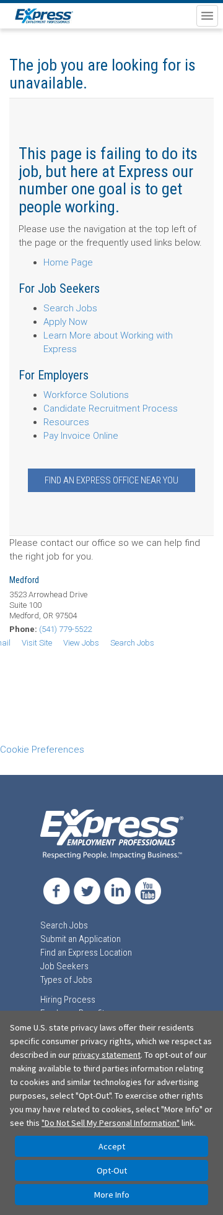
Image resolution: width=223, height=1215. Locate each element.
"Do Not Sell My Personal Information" (111, 1122)
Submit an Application (80, 939)
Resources (66, 422)
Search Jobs (70, 308)
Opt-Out (112, 1170)
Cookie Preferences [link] (42, 749)
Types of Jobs (66, 979)
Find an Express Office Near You (111, 480)
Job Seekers (64, 966)
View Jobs (81, 642)
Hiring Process (67, 999)
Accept (111, 1146)
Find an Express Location (86, 952)
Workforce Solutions (86, 394)
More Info (111, 1194)
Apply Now (65, 321)
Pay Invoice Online (80, 435)
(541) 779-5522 (65, 629)
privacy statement (106, 1054)
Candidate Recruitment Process (110, 408)
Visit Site (37, 642)
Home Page (68, 262)
